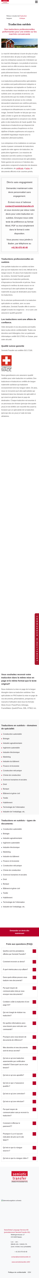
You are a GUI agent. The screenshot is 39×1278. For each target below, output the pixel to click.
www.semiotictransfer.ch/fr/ (21, 1262)
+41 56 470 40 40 (19, 247)
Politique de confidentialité (17, 1272)
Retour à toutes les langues (13, 17)
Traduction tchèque (23, 17)
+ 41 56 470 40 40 (21, 1252)
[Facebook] (19, 1267)
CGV (29, 1272)
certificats (19, 168)
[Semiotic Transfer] (5, 2)
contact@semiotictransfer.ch (21, 1257)
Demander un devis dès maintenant (19, 932)
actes (28, 168)
